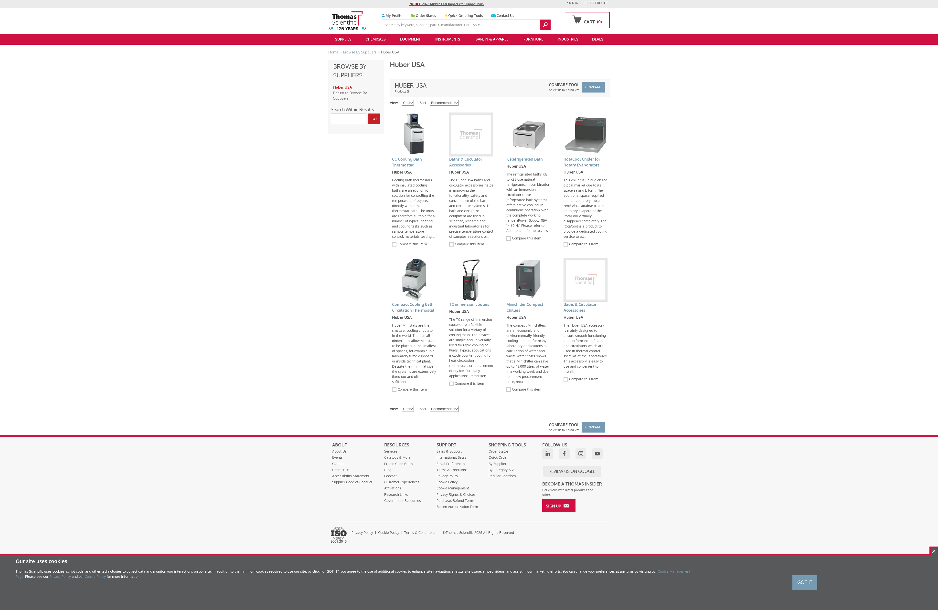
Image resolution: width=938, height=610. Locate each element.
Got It (804, 582)
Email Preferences (451, 463)
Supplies (343, 39)
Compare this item (412, 244)
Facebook (564, 453)
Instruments (447, 39)
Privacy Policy (447, 476)
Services (390, 451)
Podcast (390, 476)
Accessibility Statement (350, 476)
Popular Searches (502, 476)
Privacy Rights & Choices (456, 494)
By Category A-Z (501, 469)
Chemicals (375, 39)
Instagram (581, 453)
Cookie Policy (447, 482)
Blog (387, 469)
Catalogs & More (397, 457)
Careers (338, 463)
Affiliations (392, 488)
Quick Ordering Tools (465, 15)
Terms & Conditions (452, 469)
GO (545, 25)
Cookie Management (453, 488)
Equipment (410, 39)
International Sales (451, 457)
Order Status (426, 15)
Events (337, 457)
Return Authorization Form (457, 506)
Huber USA (342, 87)
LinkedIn (547, 453)
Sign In (572, 3)
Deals (597, 39)
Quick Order (498, 457)
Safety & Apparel (492, 39)
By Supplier (497, 463)
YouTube (597, 453)
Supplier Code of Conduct (352, 482)
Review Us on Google (572, 471)
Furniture (533, 39)
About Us (339, 451)
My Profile (393, 15)
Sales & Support (449, 451)
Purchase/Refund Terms (456, 500)
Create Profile (595, 3)
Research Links (396, 494)
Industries (568, 39)
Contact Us (505, 15)
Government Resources (402, 500)
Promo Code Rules (398, 463)
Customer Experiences (401, 482)
